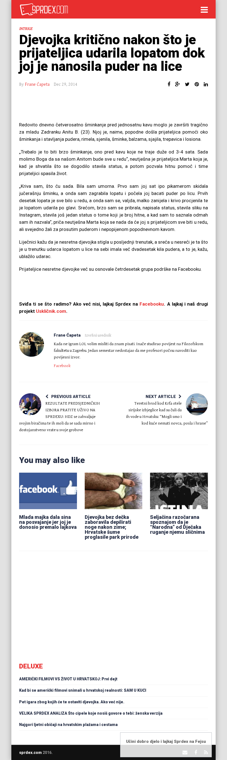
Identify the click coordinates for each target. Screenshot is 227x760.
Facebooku (152, 304)
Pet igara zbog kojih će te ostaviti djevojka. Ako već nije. (71, 702)
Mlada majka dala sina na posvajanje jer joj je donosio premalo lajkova (48, 522)
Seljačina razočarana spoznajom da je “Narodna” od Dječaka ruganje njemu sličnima (177, 524)
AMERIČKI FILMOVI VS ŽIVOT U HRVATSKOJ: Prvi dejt (68, 679)
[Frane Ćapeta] (31, 344)
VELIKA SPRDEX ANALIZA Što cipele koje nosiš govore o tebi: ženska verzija (90, 713)
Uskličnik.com (51, 311)
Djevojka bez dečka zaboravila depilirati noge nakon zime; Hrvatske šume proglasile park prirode (111, 527)
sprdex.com (30, 752)
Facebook (62, 365)
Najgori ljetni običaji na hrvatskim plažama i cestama (68, 724)
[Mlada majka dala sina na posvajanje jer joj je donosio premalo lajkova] (48, 491)
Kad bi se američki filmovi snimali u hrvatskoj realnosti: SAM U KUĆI (82, 690)
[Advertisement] (113, 107)
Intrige (25, 29)
